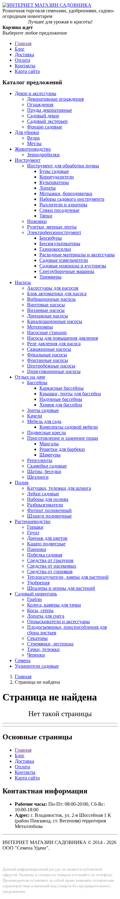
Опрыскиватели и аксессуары (58, 621)
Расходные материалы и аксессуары (77, 254)
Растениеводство (32, 521)
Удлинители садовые (37, 666)
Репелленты (39, 460)
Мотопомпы (40, 327)
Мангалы (49, 443)
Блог (20, 49)
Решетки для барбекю (62, 449)
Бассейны (37, 382)
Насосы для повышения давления (62, 338)
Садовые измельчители (63, 260)
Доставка (24, 54)
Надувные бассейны (60, 399)
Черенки (36, 654)
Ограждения (40, 104)
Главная (23, 43)
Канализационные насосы (54, 321)
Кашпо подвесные (46, 543)
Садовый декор (43, 115)
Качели (34, 415)
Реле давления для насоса (54, 343)
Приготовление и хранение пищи (62, 438)
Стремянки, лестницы (50, 643)
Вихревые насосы (46, 310)
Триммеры (50, 276)
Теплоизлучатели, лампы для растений (68, 577)
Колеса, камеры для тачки (54, 604)
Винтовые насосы (46, 304)
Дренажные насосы (47, 315)
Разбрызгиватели (45, 504)
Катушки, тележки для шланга (59, 488)
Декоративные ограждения (55, 99)
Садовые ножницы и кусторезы (72, 265)
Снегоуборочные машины (66, 271)
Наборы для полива (47, 499)
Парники (36, 549)
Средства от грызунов (50, 560)
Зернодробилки (43, 154)
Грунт (33, 532)
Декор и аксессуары (35, 93)
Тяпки (45, 215)
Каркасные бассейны (61, 388)
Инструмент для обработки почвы (63, 165)
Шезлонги (38, 477)
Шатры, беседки (44, 471)
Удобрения (38, 582)
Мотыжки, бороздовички (65, 193)
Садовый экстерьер (47, 121)
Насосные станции (47, 332)
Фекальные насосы (47, 354)
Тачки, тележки (43, 649)
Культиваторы (54, 182)
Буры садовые (54, 171)
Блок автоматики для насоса (56, 293)
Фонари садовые (44, 126)
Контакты (25, 65)
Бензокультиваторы (59, 243)
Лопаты (47, 188)
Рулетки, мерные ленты (52, 226)
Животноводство (33, 149)
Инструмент (28, 160)
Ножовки (37, 221)
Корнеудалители (56, 176)
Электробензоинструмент (54, 232)
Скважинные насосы (49, 349)
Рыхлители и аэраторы (63, 204)
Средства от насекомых (51, 566)
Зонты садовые (43, 410)
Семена (22, 660)
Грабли (34, 599)
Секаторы (37, 638)
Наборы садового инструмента (71, 199)
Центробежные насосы (51, 365)
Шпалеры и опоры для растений (61, 588)
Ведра (33, 138)
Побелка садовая (44, 554)
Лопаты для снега (45, 616)
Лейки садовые (43, 493)
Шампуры (50, 454)
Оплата (22, 60)
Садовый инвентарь (36, 593)
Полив (22, 482)
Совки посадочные (59, 210)
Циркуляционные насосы (54, 371)
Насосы (23, 282)
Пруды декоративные (49, 110)
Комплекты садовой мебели (68, 427)
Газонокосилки (55, 249)
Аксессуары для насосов (52, 288)
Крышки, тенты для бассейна (70, 393)
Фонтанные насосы (47, 360)
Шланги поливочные (49, 516)
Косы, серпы (40, 610)
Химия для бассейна (60, 404)
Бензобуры (50, 238)
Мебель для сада (44, 421)
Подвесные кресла (46, 432)
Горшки (35, 527)
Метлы (34, 143)
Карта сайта (27, 71)
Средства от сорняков (50, 571)
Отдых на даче (30, 377)
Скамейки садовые (47, 465)
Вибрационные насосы (51, 299)
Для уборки (27, 132)
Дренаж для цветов (47, 538)
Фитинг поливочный (49, 510)
